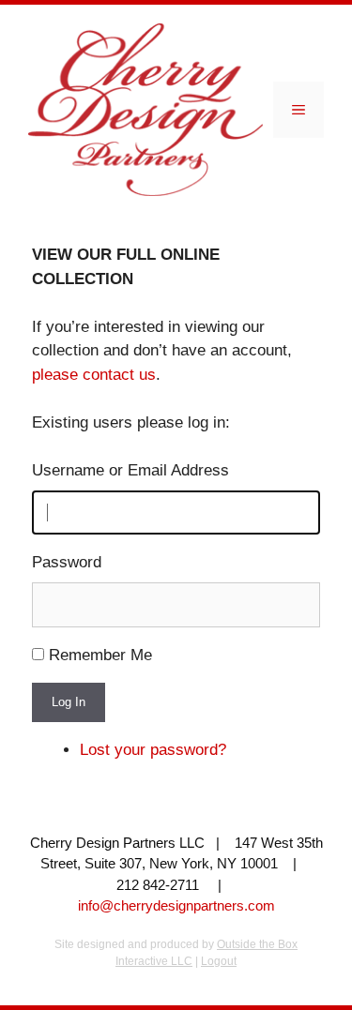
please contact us (94, 375)
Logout (219, 961)
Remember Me (100, 655)
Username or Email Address (130, 470)
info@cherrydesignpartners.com (176, 905)
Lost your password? (153, 750)
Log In (68, 702)
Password (66, 562)
